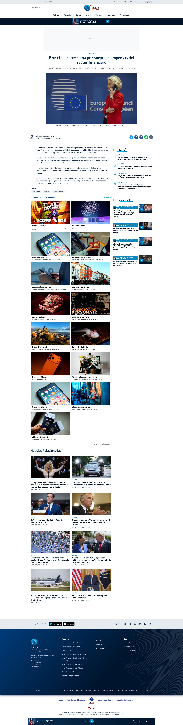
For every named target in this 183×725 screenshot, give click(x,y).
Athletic (88, 15)
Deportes (99, 15)
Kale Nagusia (66, 650)
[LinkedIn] (136, 137)
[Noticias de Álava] (105, 700)
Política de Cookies (108, 690)
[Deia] (61, 700)
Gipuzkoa (121, 164)
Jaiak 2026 (49, 1)
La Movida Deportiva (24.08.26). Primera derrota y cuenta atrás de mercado (125, 263)
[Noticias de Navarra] (125, 700)
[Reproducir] (107, 21)
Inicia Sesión (140, 2)
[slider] (146, 721)
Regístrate (149, 2)
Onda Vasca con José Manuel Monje (74, 654)
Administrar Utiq (146, 690)
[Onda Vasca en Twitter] (125, 624)
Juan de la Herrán (130, 643)
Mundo (32, 480)
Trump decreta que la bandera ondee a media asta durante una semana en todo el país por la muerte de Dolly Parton (49, 484)
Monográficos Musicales (88, 22)
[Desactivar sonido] (138, 721)
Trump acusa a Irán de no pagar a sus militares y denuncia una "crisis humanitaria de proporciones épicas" (91, 560)
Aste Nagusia (35, 1)
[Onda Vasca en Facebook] (130, 624)
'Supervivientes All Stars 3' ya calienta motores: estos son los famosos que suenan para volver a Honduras (134, 187)
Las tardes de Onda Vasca (71, 647)
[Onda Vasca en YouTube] (135, 624)
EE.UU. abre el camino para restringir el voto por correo (89, 596)
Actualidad (67, 15)
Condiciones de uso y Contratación (127, 690)
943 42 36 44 (37, 657)
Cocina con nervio (130, 650)
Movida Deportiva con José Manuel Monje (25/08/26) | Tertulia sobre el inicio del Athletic (123, 214)
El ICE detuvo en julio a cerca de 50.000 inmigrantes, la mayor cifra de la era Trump (91, 483)
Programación (125, 15)
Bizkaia (78, 15)
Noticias (99, 640)
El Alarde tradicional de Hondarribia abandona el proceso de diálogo (135, 167)
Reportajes (100, 644)
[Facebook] (141, 137)
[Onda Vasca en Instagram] (140, 624)
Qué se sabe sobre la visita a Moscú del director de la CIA (47, 521)
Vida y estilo (122, 155)
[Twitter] (131, 137)
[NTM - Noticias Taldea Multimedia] (91, 700)
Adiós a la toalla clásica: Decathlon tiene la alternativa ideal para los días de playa (133, 158)
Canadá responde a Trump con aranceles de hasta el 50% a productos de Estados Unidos (91, 522)
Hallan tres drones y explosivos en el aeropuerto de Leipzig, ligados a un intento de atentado (49, 597)
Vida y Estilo (111, 15)
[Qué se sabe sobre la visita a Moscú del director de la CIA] (50, 504)
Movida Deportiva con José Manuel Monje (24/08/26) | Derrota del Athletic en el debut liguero (125, 247)
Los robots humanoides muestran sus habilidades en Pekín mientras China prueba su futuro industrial (49, 560)
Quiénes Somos (68, 690)
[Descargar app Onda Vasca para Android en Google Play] (55, 624)
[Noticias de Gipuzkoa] (75, 700)
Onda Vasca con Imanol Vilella (72, 668)
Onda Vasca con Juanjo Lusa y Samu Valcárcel (74, 659)
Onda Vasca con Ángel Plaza (71, 672)
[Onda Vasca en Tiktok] (150, 624)
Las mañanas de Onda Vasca (72, 643)
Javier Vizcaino (129, 647)
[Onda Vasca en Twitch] (145, 624)
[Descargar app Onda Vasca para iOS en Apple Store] (69, 624)
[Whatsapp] (146, 137)
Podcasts (56, 15)
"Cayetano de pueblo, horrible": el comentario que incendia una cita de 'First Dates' (134, 177)
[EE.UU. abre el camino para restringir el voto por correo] (91, 580)
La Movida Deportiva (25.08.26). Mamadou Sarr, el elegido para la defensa (125, 230)
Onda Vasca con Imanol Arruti (72, 664)
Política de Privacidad (92, 690)
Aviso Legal (79, 690)
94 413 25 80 (37, 652)
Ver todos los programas (70, 676)
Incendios (42, 1)
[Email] (151, 137)
